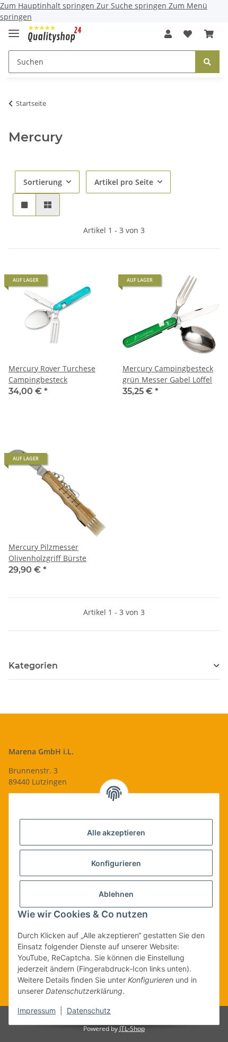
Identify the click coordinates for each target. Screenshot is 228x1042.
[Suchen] (207, 61)
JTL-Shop (132, 1028)
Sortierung (42, 182)
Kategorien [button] (33, 666)
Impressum (36, 1010)
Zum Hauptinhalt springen (48, 6)
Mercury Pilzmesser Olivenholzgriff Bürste (47, 552)
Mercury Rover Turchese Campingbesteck (51, 374)
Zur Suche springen (133, 6)
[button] (168, 33)
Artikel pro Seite (123, 182)
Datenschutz (89, 1010)
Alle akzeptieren (116, 832)
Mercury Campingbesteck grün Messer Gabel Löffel (167, 374)
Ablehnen (116, 893)
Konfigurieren (116, 863)
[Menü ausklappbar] (13, 28)
